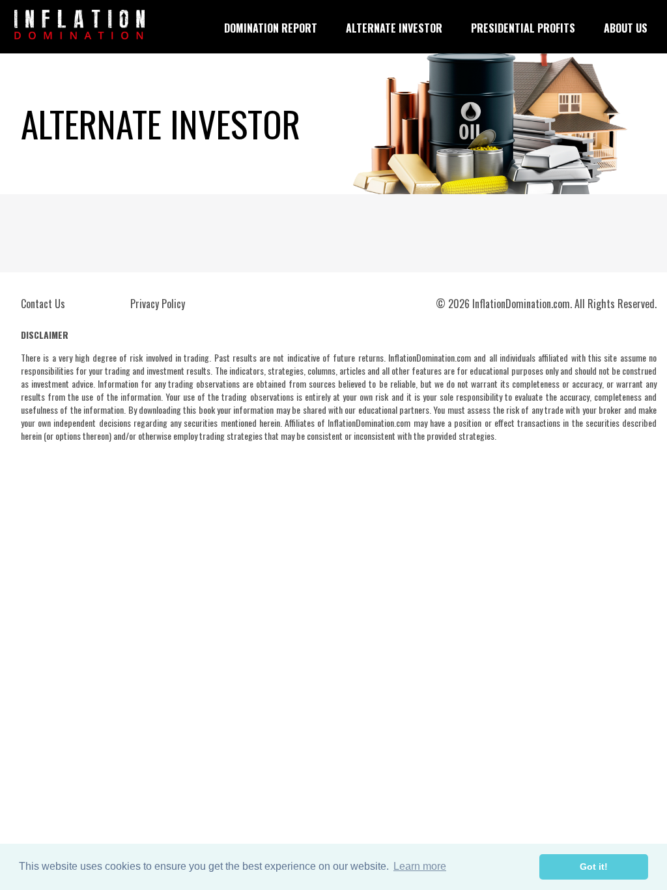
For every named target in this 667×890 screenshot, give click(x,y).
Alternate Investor (394, 28)
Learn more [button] (419, 866)
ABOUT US (625, 28)
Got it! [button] (594, 866)
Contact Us (43, 303)
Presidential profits (523, 28)
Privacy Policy (157, 303)
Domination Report (270, 28)
